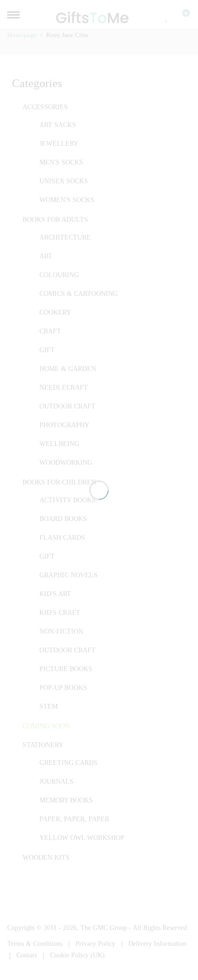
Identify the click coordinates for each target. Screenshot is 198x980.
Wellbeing (59, 443)
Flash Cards (62, 537)
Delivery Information (157, 943)
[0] (180, 17)
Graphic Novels (68, 575)
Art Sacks (57, 124)
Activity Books (67, 500)
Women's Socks (66, 200)
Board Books (63, 518)
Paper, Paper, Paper (74, 819)
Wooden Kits (46, 857)
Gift (47, 350)
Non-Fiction (61, 631)
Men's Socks (61, 162)
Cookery (55, 312)
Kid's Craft (59, 612)
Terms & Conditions (34, 943)
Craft (50, 331)
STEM (48, 706)
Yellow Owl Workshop (81, 837)
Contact (26, 955)
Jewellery (58, 143)
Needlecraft (63, 387)
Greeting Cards (68, 762)
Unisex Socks (63, 181)
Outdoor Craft (67, 406)
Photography (64, 425)
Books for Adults (55, 219)
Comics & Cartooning (78, 293)
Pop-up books (63, 687)
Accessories (45, 107)
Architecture (65, 237)
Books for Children (59, 482)
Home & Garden (67, 368)
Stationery (43, 745)
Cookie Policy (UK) (77, 955)
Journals (56, 781)
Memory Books (66, 800)
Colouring (59, 275)
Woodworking (65, 462)
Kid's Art (55, 594)
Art (45, 256)
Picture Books (65, 669)
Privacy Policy (95, 943)
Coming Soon (46, 726)
